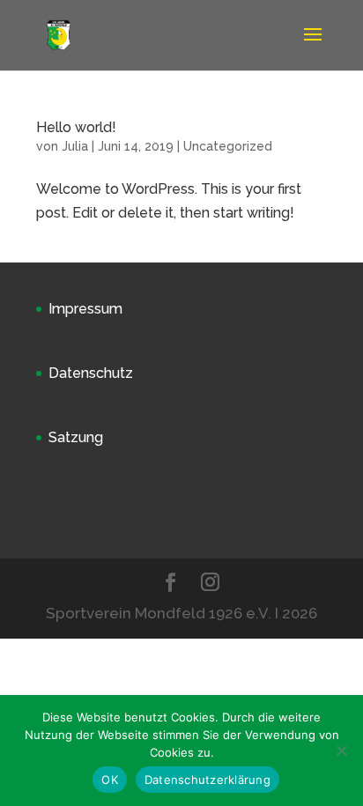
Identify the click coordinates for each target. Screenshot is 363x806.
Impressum (85, 308)
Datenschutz (90, 373)
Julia (75, 146)
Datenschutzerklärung (207, 780)
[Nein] (341, 750)
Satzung (75, 437)
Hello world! (76, 127)
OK (109, 780)
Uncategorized (227, 146)
